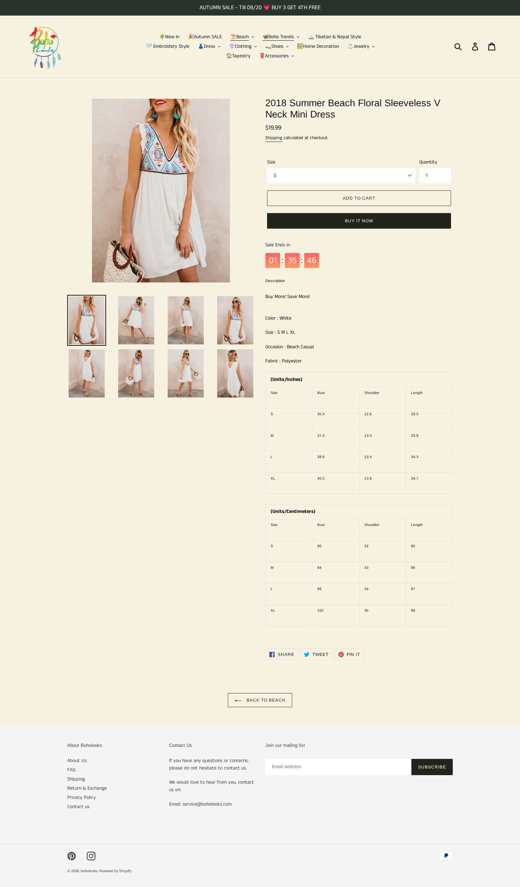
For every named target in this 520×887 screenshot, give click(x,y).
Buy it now (359, 220)
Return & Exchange (87, 788)
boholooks (89, 871)
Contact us (78, 806)
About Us (77, 760)
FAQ (71, 769)
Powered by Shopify (115, 871)
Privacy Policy (81, 797)
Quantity (428, 162)
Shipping (273, 138)
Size (271, 162)
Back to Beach (265, 700)
